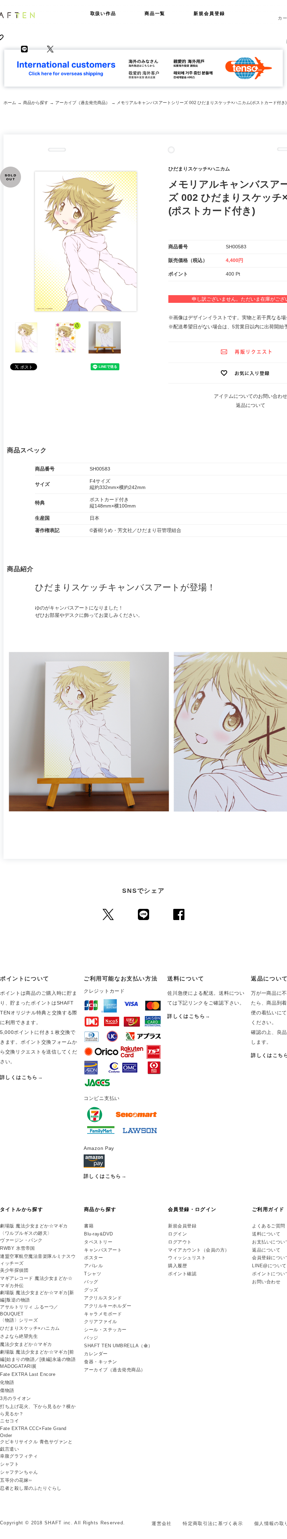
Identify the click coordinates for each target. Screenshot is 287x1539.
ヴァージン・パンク (21, 1240)
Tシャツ (92, 1273)
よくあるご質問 (268, 1225)
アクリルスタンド (103, 1297)
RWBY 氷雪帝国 (17, 1248)
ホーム (10, 102)
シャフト (9, 1464)
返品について (250, 405)
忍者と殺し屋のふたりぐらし (31, 1488)
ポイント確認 (182, 1273)
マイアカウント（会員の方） (199, 1250)
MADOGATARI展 (18, 1366)
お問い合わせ (266, 1281)
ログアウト (180, 1242)
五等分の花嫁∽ (16, 1480)
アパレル (93, 1265)
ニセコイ (9, 1420)
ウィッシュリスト (187, 1257)
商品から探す (35, 102)
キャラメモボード (103, 1313)
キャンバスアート (103, 1250)
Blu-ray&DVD (98, 1234)
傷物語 (7, 1390)
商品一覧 (155, 13)
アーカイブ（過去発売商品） (82, 102)
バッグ (91, 1281)
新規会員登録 (209, 13)
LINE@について (269, 1265)
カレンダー (96, 1353)
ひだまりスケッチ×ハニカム (30, 1328)
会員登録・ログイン (192, 1209)
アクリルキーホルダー (107, 1305)
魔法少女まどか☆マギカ (26, 1344)
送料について (266, 1234)
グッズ (91, 1289)
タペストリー (98, 1242)
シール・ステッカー (105, 1329)
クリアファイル (100, 1321)
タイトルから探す (21, 1209)
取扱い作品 (103, 13)
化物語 (7, 1382)
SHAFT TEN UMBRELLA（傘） (118, 1345)
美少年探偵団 (14, 1270)
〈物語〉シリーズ (19, 1320)
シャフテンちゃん (19, 1472)
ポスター (93, 1257)
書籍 (88, 1225)
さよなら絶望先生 (19, 1336)
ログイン (177, 1234)
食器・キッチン (100, 1361)
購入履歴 (177, 1265)
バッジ (91, 1337)
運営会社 (162, 1523)
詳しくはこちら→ (21, 1077)
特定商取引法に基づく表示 (213, 1523)
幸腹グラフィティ (19, 1456)
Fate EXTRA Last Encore (27, 1374)
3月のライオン (15, 1398)
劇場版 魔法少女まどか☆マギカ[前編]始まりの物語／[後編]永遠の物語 (38, 1355)
